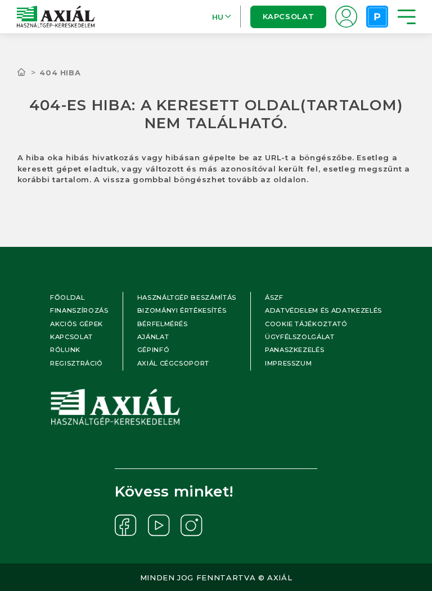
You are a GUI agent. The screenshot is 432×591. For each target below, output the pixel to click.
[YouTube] (159, 525)
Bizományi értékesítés (182, 310)
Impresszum (288, 363)
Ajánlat (153, 337)
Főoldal (67, 297)
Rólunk (65, 350)
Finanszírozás (79, 310)
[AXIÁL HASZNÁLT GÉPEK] (28, 72)
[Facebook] (126, 525)
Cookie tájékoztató (306, 324)
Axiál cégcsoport (173, 363)
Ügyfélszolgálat (300, 337)
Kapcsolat (288, 16)
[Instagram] (191, 525)
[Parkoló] (377, 17)
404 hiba (59, 72)
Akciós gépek (76, 324)
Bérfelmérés (162, 324)
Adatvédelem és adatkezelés (323, 310)
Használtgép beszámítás (186, 297)
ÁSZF (274, 297)
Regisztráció (76, 363)
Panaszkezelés (294, 350)
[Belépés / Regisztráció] (346, 17)
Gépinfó (153, 350)
